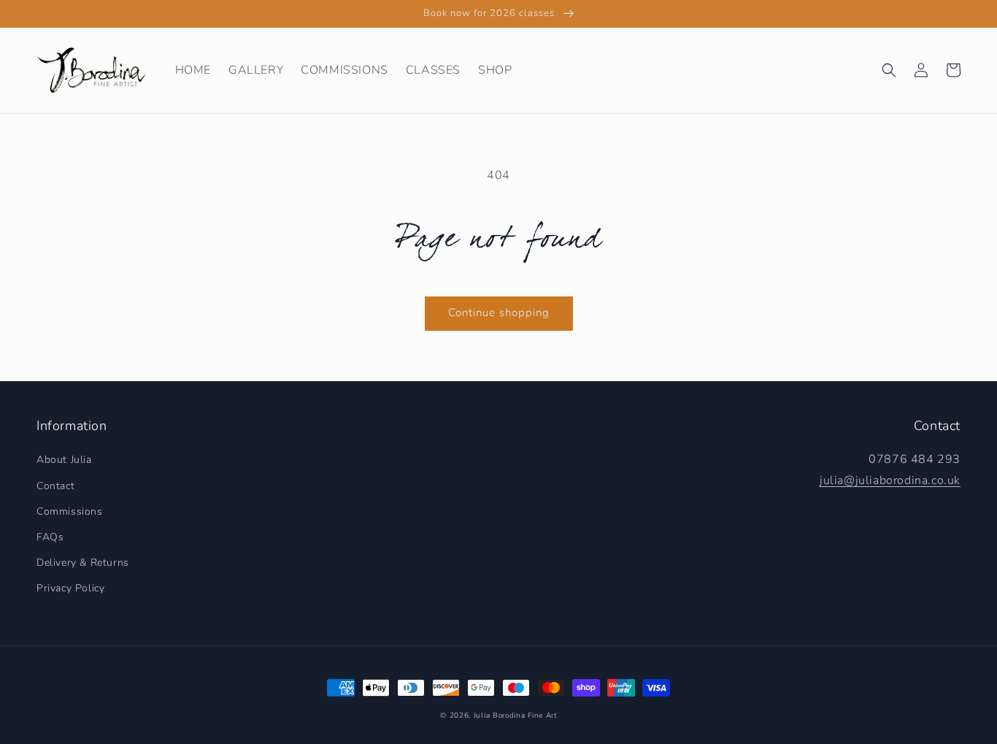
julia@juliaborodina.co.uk (890, 480)
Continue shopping (499, 312)
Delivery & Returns (82, 562)
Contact (55, 486)
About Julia (64, 460)
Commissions (69, 511)
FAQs (49, 537)
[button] (889, 70)
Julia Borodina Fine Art (515, 715)
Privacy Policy (70, 588)
